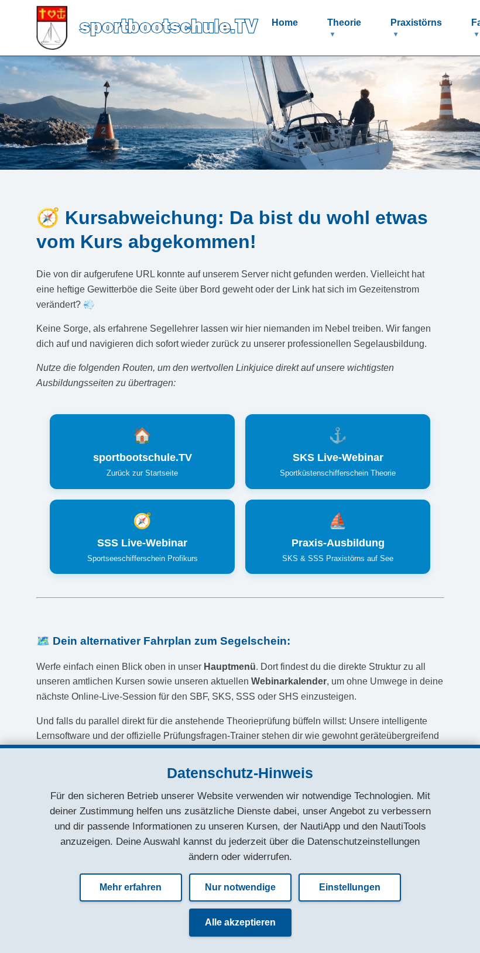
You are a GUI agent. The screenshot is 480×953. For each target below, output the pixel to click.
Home (285, 22)
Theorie (344, 22)
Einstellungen (349, 887)
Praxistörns (416, 22)
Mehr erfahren (131, 887)
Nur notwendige (240, 887)
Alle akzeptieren (240, 922)
